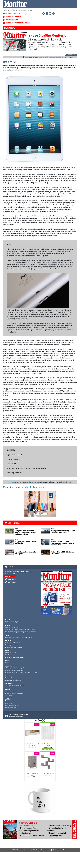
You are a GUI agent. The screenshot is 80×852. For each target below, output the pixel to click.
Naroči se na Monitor (15, 17)
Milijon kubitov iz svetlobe (13, 680)
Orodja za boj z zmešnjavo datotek (15, 693)
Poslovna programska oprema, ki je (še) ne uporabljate (21, 672)
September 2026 (10, 574)
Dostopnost (56, 850)
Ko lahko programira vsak (13, 655)
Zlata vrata (8, 695)
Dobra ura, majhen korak (12, 642)
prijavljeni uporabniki (34, 487)
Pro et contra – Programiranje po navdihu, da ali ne (20, 632)
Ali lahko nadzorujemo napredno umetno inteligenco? (21, 629)
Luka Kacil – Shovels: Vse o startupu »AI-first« (18, 637)
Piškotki (14, 10)
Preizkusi (71, 55)
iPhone (73, 57)
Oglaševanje (22, 10)
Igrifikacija (8, 703)
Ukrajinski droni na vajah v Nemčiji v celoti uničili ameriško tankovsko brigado (26, 532)
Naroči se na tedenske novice (18, 23)
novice (17, 528)
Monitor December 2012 (56, 57)
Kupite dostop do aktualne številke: (19, 714)
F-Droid (7, 701)
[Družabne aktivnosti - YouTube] (49, 13)
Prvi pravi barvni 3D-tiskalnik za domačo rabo (62, 553)
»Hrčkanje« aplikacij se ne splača (15, 668)
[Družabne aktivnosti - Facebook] (43, 13)
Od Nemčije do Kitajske (12, 622)
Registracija (7, 13)
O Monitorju (6, 10)
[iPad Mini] (34, 119)
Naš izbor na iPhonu (11, 708)
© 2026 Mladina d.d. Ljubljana (21, 850)
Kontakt (30, 10)
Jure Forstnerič (43, 57)
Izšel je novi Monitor (11, 652)
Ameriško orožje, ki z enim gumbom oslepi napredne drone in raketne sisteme (62, 543)
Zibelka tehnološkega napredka (14, 685)
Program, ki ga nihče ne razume (14, 657)
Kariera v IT (8, 678)
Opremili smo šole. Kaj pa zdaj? (14, 670)
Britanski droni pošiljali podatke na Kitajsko (26, 542)
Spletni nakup (12, 20)
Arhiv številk (12, 582)
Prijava (17, 13)
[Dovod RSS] (53, 13)
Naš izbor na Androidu (12, 705)
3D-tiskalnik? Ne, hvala (12, 627)
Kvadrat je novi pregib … (12, 645)
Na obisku (8, 662)
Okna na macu (9, 691)
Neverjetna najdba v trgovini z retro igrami (25, 553)
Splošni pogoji (45, 850)
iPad (69, 57)
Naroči (10, 482)
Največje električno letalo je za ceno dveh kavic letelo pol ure (63, 531)
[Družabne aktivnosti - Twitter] (46, 13)
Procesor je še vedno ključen (13, 647)
